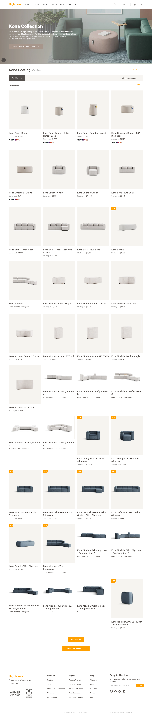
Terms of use (27, 680)
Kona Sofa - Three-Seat (21, 249)
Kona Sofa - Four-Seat (88, 249)
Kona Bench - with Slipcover (24, 566)
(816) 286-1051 (14, 683)
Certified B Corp (75, 684)
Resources (62, 4)
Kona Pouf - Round (18, 133)
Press (92, 684)
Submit (140, 686)
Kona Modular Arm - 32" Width (93, 356)
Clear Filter (138, 84)
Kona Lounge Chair (53, 192)
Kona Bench (117, 249)
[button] (137, 4)
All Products (52, 697)
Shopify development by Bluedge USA (121, 712)
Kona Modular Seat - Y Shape (24, 356)
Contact (93, 689)
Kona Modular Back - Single (125, 356)
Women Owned (75, 680)
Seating (50, 680)
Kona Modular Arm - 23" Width (59, 356)
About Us (54, 4)
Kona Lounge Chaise (88, 192)
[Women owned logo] (15, 693)
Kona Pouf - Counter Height (91, 133)
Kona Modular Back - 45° (22, 407)
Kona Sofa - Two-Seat (122, 192)
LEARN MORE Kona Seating (24, 46)
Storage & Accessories (56, 689)
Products (28, 4)
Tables (49, 684)
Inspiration (37, 4)
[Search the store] (115, 4)
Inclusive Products (76, 697)
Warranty (93, 680)
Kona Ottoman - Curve (20, 192)
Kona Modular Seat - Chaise (91, 303)
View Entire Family (73, 648)
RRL (91, 697)
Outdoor (50, 693)
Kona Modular (16, 303)
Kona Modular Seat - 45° (124, 303)
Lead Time (72, 4)
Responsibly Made (76, 689)
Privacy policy (14, 680)
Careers (93, 693)
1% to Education (75, 693)
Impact (45, 4)
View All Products (138, 69)
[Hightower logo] (16, 676)
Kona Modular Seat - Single (57, 303)
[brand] (16, 4)
